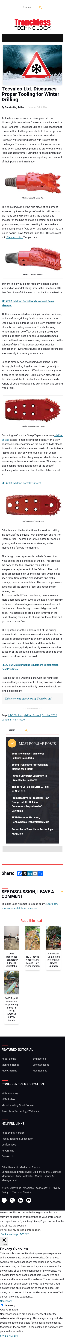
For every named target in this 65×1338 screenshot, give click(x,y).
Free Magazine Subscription (17, 1139)
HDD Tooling (15, 715)
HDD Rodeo (8, 1099)
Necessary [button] (6, 1301)
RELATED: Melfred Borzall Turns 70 (21, 483)
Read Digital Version (13, 1133)
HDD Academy (10, 1094)
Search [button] (40, 7)
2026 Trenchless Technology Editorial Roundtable (11, 960)
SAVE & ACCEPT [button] (9, 1336)
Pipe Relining (39, 1071)
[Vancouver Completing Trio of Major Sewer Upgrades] (53, 938)
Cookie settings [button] (9, 1234)
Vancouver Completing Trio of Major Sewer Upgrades (53, 960)
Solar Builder (33, 1172)
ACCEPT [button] (24, 1234)
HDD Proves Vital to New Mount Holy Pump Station (32, 961)
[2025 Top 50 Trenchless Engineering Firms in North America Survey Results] (11, 982)
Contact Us (8, 1156)
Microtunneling (40, 1065)
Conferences (9, 1145)
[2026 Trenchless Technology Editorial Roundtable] (11, 938)
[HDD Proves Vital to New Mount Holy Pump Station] (32, 938)
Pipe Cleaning (9, 1071)
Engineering (39, 1059)
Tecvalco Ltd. (14, 237)
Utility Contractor (24, 1176)
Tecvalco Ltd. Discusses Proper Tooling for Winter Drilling (30, 94)
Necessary (10, 1305)
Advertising (8, 1151)
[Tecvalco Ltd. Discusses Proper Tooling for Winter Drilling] (32, 65)
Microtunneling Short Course (18, 1105)
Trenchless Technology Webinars (20, 1111)
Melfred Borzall (32, 715)
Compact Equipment (13, 1172)
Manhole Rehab (10, 1065)
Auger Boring (9, 1059)
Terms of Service (21, 1192)
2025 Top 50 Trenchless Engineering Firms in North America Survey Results (11, 1009)
